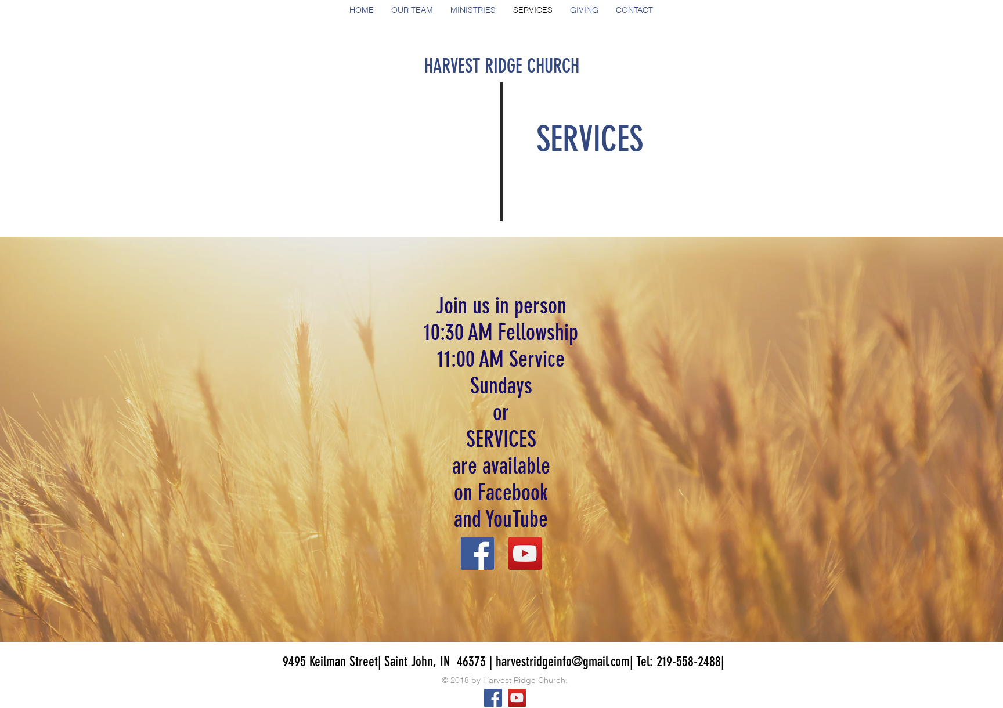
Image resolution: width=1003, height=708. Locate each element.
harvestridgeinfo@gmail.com (563, 661)
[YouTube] (525, 553)
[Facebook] (477, 553)
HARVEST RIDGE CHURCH (501, 66)
